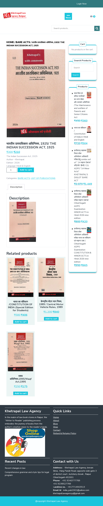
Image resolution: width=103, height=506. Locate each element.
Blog (55, 423)
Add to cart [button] (21, 321)
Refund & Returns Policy (64, 433)
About (56, 420)
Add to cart (26, 169)
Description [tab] (16, 186)
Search (97, 28)
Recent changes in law (15, 468)
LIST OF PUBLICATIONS (43, 178)
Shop (55, 427)
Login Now (82, 3)
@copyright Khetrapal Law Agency (51, 501)
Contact (56, 430)
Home (10, 42)
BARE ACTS (23, 42)
